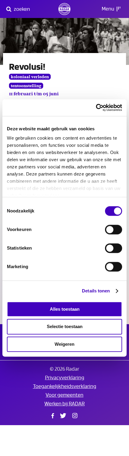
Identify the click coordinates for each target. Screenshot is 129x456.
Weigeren (64, 344)
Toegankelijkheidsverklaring (64, 386)
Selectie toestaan (64, 326)
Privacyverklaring (64, 377)
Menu (108, 9)
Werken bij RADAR (64, 404)
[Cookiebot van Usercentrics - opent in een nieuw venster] (96, 107)
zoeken (21, 9)
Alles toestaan (65, 309)
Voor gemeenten (64, 395)
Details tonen (96, 290)
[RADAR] (64, 9)
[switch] (113, 229)
